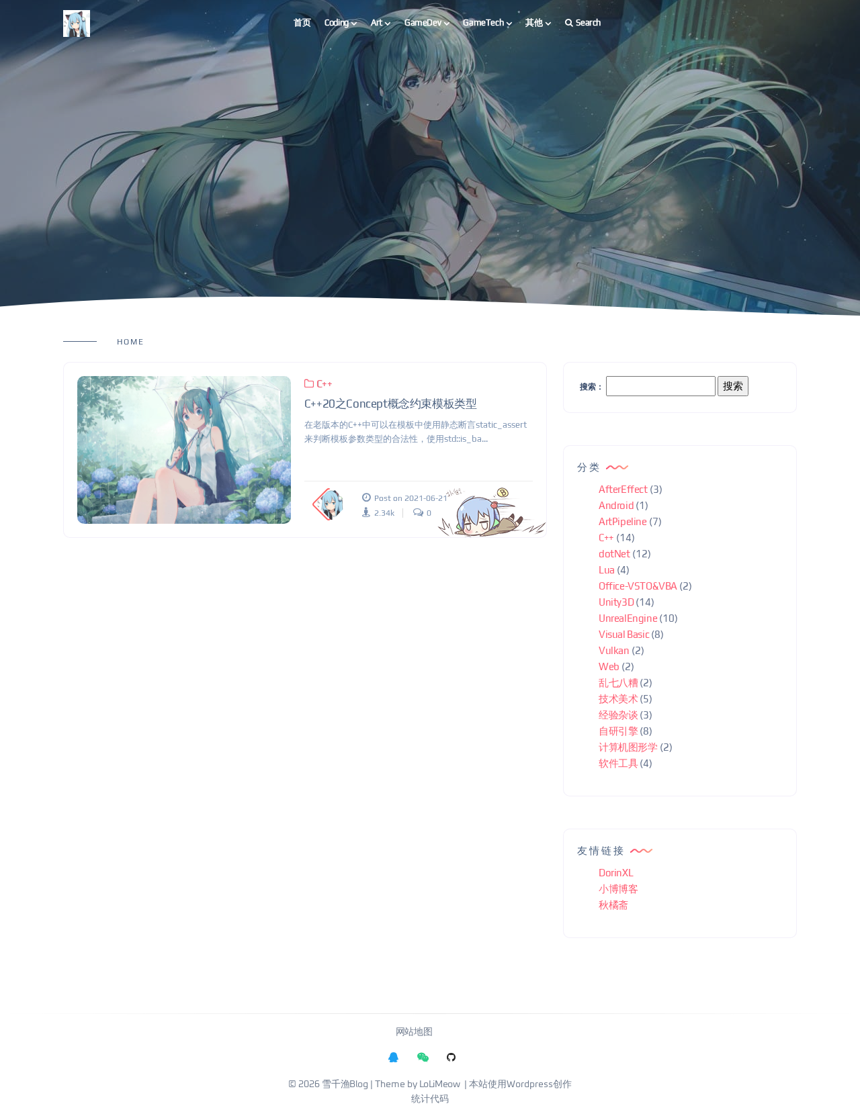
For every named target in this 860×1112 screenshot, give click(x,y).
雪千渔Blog (345, 1084)
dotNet (614, 553)
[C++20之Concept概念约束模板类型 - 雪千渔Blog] (184, 450)
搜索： (592, 386)
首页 (302, 22)
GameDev (422, 22)
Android (616, 505)
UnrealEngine (628, 618)
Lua (607, 569)
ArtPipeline (623, 521)
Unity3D (616, 602)
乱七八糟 (618, 682)
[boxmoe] (76, 23)
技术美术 (618, 698)
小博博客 (618, 888)
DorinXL (616, 872)
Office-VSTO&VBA (638, 586)
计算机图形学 (628, 747)
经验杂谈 (618, 715)
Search (588, 22)
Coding (337, 22)
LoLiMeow (439, 1084)
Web (609, 666)
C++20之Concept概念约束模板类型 (390, 403)
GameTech (483, 22)
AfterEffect (623, 489)
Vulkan (614, 650)
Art (376, 22)
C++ (324, 383)
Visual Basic (624, 634)
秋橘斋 (613, 905)
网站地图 (414, 1032)
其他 (533, 22)
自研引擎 (618, 731)
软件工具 (618, 763)
